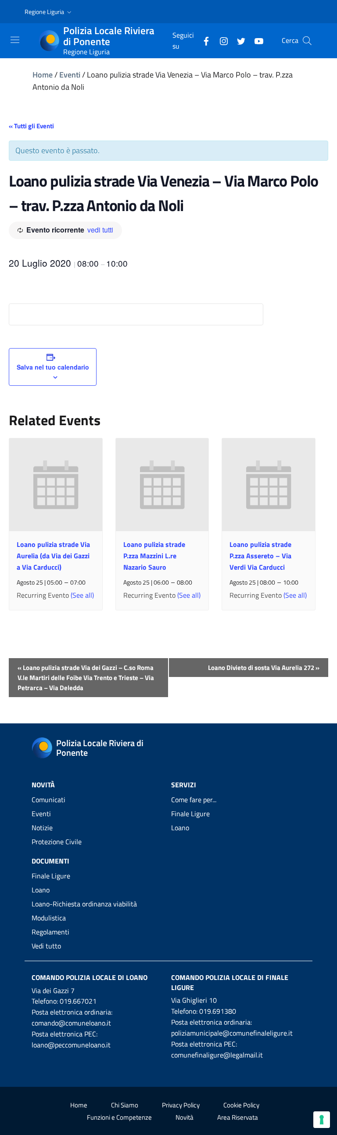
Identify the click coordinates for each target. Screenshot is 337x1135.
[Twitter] (238, 40)
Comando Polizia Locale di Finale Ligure (229, 982)
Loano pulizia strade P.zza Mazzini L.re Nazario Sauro (154, 555)
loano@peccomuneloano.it (71, 1045)
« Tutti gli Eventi (31, 126)
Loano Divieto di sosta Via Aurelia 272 (263, 668)
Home (42, 75)
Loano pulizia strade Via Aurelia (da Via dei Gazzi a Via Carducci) (53, 555)
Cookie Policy (241, 1105)
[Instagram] (220, 40)
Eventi (69, 75)
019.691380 (217, 1011)
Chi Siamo (124, 1105)
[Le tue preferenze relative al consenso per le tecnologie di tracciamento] (321, 1119)
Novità (185, 1117)
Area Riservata (237, 1117)
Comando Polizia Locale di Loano (89, 977)
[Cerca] (307, 40)
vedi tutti (100, 230)
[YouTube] (255, 40)
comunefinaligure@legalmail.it (217, 1055)
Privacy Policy (181, 1105)
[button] (49, 12)
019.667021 (78, 1001)
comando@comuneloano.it (71, 1023)
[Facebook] (203, 40)
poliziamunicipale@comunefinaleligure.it (232, 1033)
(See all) (82, 595)
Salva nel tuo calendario (53, 367)
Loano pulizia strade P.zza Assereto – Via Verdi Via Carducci (260, 555)
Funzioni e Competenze (119, 1117)
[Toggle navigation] (15, 40)
